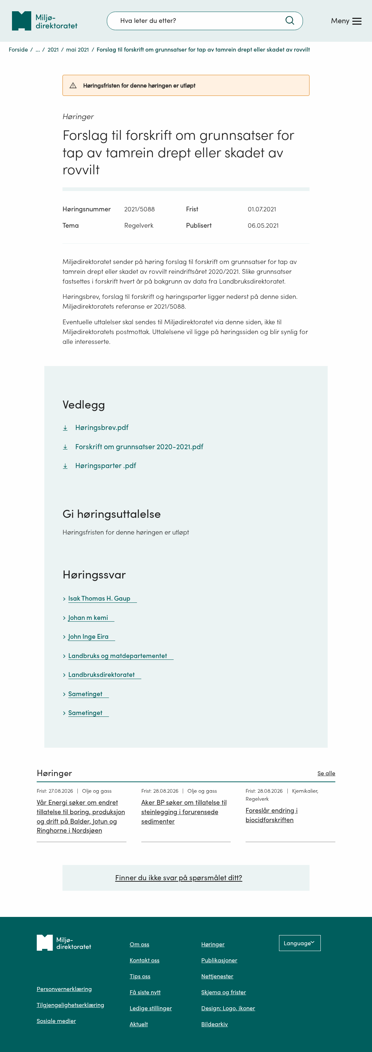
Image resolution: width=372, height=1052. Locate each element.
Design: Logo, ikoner (228, 1008)
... (38, 49)
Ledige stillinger (151, 1008)
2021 (53, 49)
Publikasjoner (219, 960)
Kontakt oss (144, 960)
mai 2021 (77, 49)
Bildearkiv (214, 1024)
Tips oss (140, 976)
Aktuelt (139, 1024)
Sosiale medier (56, 1020)
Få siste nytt (145, 992)
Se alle (326, 773)
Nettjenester (217, 976)
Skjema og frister (223, 992)
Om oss (139, 944)
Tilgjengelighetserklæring (70, 1004)
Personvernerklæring (64, 988)
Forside (18, 49)
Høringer (213, 944)
